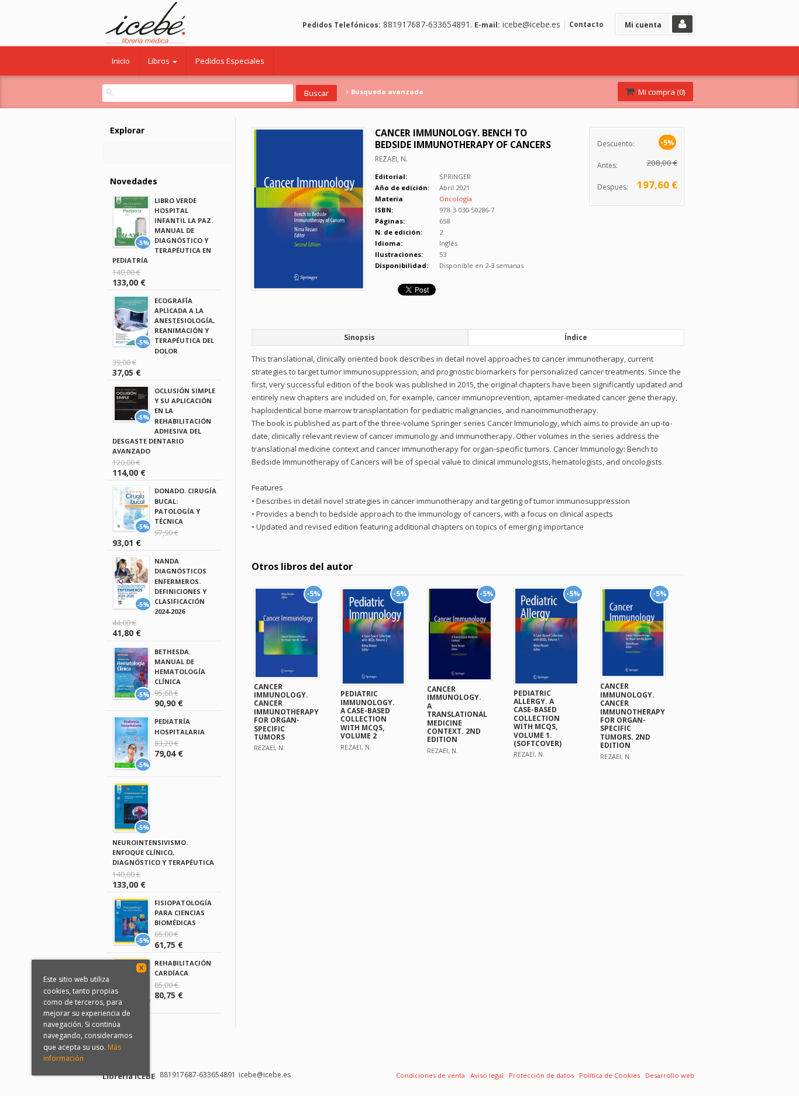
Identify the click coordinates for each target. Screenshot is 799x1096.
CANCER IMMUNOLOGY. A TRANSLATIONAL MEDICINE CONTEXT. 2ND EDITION (457, 714)
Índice (575, 337)
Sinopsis (359, 337)
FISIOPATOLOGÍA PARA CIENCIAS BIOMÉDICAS (183, 912)
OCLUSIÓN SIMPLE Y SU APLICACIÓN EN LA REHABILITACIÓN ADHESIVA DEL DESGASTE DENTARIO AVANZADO (163, 420)
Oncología (455, 198)
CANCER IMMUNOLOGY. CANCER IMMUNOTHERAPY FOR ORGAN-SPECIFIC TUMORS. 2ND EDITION (632, 715)
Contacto (586, 24)
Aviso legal (487, 1075)
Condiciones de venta (430, 1075)
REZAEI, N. (391, 159)
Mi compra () (660, 92)
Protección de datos (541, 1075)
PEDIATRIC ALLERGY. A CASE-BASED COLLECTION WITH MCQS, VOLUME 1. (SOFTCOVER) (538, 718)
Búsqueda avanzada (386, 91)
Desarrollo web (669, 1075)
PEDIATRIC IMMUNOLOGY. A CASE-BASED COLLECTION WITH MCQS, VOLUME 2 (367, 715)
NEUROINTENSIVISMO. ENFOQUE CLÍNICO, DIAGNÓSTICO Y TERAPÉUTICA (163, 852)
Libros (159, 61)
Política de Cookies (609, 1075)
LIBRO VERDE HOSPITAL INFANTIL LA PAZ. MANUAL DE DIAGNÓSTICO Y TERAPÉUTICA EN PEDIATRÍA (162, 230)
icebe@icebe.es (531, 24)
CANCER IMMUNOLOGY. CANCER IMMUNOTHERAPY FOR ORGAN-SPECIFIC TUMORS (286, 712)
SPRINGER (455, 176)
